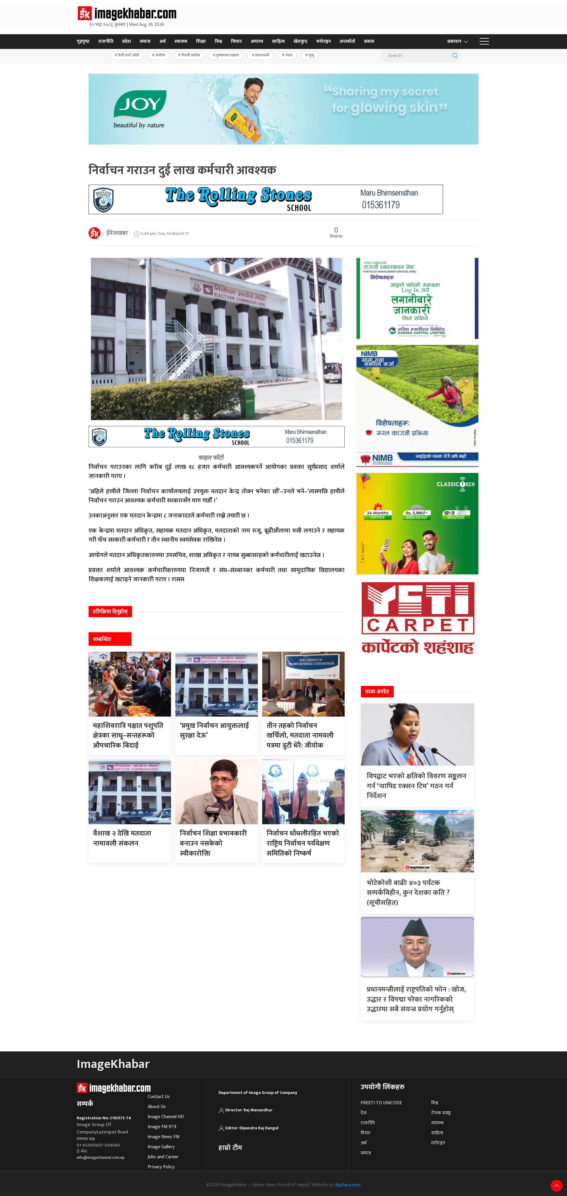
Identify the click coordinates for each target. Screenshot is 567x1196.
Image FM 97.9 (162, 1127)
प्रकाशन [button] (454, 41)
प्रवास (369, 41)
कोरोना (160, 55)
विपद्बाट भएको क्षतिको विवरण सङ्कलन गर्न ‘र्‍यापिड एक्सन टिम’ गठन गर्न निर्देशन (416, 786)
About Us (157, 1107)
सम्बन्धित (102, 639)
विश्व (218, 41)
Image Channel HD (166, 1117)
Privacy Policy (161, 1167)
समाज (145, 41)
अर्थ (162, 41)
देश (363, 1113)
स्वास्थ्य (181, 41)
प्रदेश (126, 41)
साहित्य (278, 41)
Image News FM (164, 1137)
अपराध (257, 41)
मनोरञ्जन (323, 41)
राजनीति (105, 41)
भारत (289, 55)
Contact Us (159, 1097)
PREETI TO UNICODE (381, 1103)
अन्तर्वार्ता (347, 41)
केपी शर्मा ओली (128, 55)
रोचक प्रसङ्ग (441, 1113)
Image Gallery (161, 1147)
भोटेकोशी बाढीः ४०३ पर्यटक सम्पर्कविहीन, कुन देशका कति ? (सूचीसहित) (408, 893)
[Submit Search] (455, 55)
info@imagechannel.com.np (101, 1157)
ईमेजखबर (117, 233)
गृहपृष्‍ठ (83, 41)
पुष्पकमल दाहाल (227, 55)
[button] (484, 41)
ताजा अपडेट (377, 691)
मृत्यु (311, 55)
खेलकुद (300, 41)
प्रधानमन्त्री (262, 55)
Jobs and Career (163, 1157)
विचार (236, 41)
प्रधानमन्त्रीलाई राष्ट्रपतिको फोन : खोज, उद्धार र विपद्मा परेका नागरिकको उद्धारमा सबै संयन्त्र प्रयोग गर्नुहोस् (416, 999)
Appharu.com (348, 1185)
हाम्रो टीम (230, 1148)
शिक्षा (201, 41)
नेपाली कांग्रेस (190, 55)
